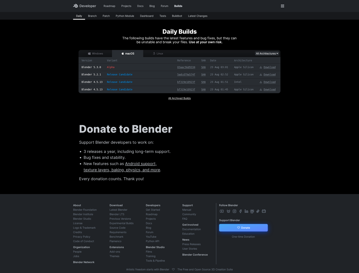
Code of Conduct (83, 241)
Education (188, 233)
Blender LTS (117, 214)
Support (187, 205)
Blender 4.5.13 (92, 81)
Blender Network (83, 262)
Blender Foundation (85, 209)
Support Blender (229, 220)
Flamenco (115, 241)
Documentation (191, 229)
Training (151, 256)
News (185, 239)
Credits (77, 232)
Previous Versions (120, 218)
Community (189, 214)
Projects (126, 5)
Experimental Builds (122, 223)
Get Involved (190, 224)
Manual (186, 209)
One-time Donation (243, 236)
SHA (203, 67)
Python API (152, 241)
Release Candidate (119, 74)
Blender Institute (83, 214)
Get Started (153, 209)
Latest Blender (118, 209)
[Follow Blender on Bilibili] (264, 211)
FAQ (184, 218)
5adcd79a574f (186, 74)
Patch (106, 15)
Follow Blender (228, 205)
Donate (245, 227)
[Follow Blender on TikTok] (258, 211)
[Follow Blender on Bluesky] (229, 211)
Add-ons (115, 251)
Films (149, 251)
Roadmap (109, 5)
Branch (92, 15)
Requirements (118, 232)
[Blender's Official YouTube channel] (222, 211)
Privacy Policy (81, 236)
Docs (140, 5)
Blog (152, 5)
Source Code (117, 227)
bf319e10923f (186, 81)
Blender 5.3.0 (91, 67)
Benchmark (116, 236)
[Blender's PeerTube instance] (225, 211)
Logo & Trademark (84, 227)
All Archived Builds (179, 98)
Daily (79, 15)
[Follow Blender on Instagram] (235, 211)
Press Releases (191, 244)
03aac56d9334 (186, 67)
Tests (162, 15)
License (77, 223)
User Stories (189, 248)
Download (270, 67)
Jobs (76, 256)
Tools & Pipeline (155, 260)
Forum (164, 5)
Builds (178, 5)
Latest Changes (197, 15)
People (77, 251)
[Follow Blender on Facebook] (241, 211)
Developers (153, 205)
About (77, 205)
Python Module (125, 15)
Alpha (110, 67)
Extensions (117, 247)
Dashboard (147, 15)
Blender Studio (82, 218)
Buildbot (177, 15)
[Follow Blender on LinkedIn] (247, 211)
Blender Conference (195, 254)
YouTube (151, 236)
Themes (114, 256)
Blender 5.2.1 (91, 74)
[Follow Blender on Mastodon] (252, 211)
